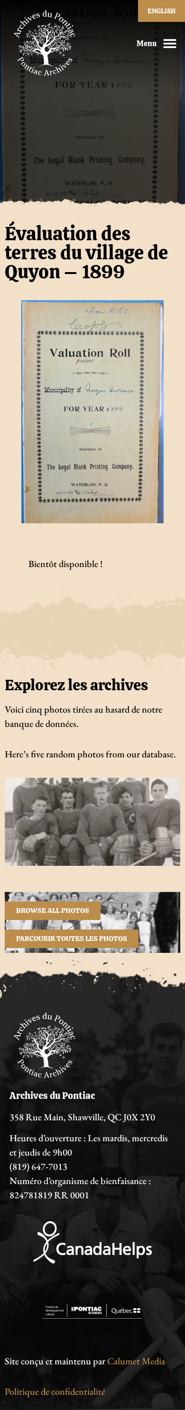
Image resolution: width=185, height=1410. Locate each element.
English (162, 11)
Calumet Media (136, 1361)
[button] (169, 43)
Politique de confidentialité (55, 1391)
